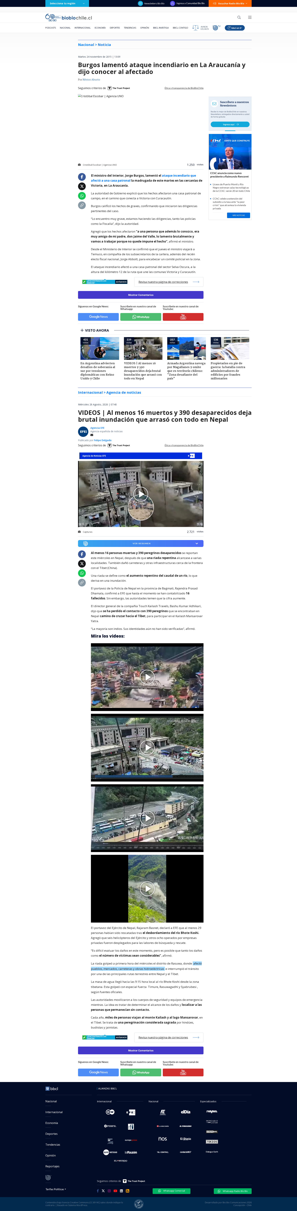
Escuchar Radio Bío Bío (231, 3)
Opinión (144, 27)
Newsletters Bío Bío (154, 3)
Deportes (115, 27)
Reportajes (52, 1166)
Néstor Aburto (91, 80)
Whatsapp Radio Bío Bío (235, 1191)
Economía (100, 27)
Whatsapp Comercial (174, 1190)
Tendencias (130, 27)
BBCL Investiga (161, 27)
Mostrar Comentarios (140, 294)
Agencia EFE (97, 427)
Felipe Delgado (103, 440)
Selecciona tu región (62, 3)
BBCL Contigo (180, 27)
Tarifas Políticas (55, 1189)
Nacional (65, 27)
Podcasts (50, 27)
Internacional (83, 27)
